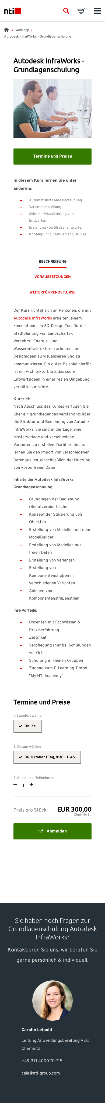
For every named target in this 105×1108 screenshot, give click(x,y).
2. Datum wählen (27, 747)
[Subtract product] (15, 784)
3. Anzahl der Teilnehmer (33, 778)
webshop (22, 30)
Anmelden (56, 831)
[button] (66, 10)
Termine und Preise (52, 156)
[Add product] (31, 784)
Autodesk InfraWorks (32, 318)
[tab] (52, 263)
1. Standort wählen (28, 716)
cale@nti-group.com (41, 1073)
